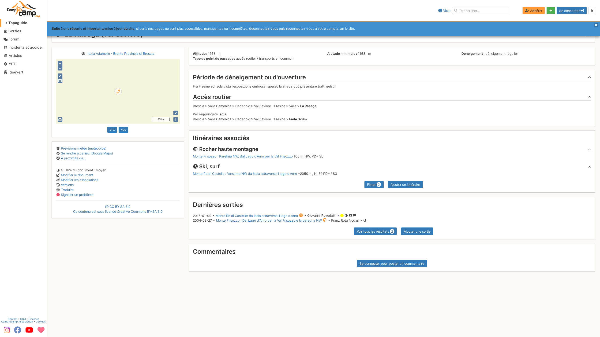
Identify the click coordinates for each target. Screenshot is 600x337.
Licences (34, 319)
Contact (12, 319)
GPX (112, 129)
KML (123, 129)
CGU (23, 319)
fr (592, 11)
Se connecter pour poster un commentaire (392, 263)
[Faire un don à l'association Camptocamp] (41, 331)
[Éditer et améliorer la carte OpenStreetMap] (175, 113)
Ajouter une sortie (417, 231)
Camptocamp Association (17, 321)
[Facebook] (17, 331)
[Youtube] (29, 331)
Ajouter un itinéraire (405, 185)
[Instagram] (6, 331)
